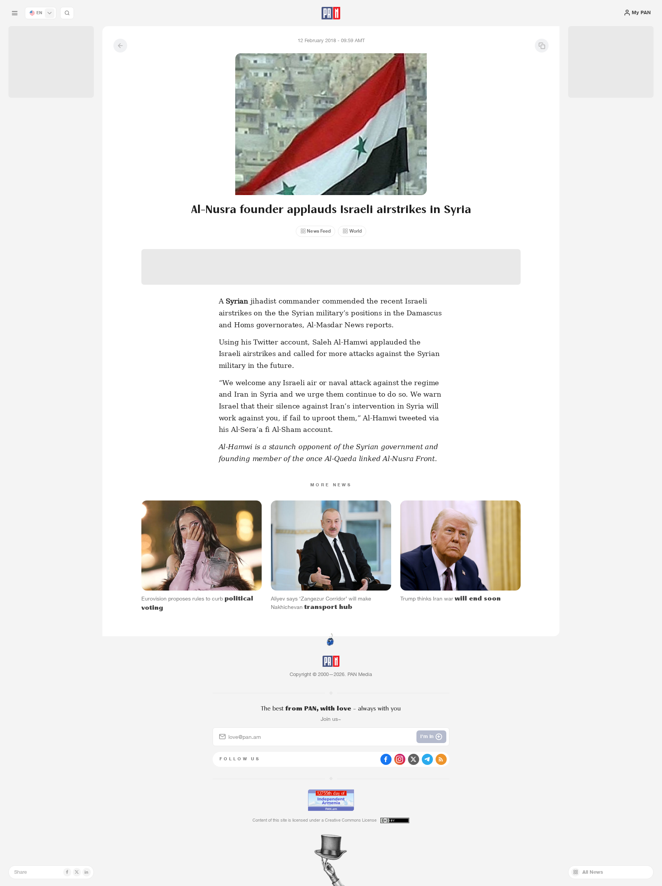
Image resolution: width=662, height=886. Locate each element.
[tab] (416, 225)
